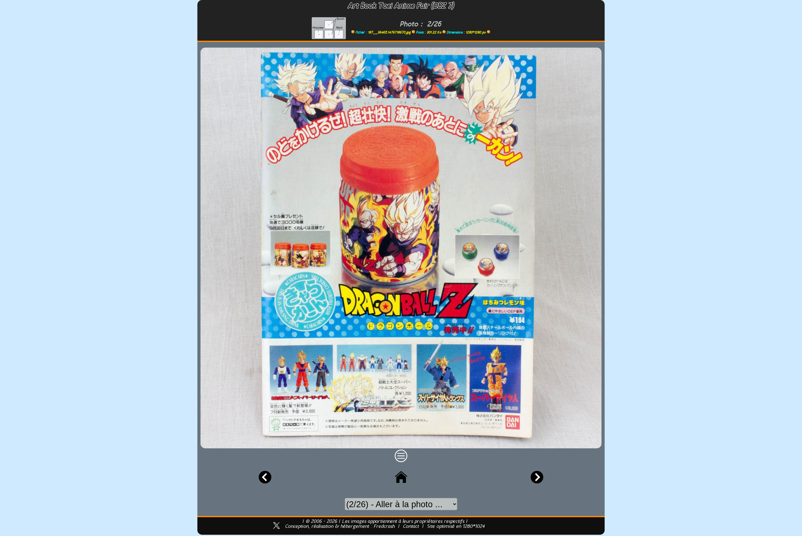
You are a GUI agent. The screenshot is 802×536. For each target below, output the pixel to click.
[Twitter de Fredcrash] (276, 529)
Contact (411, 526)
